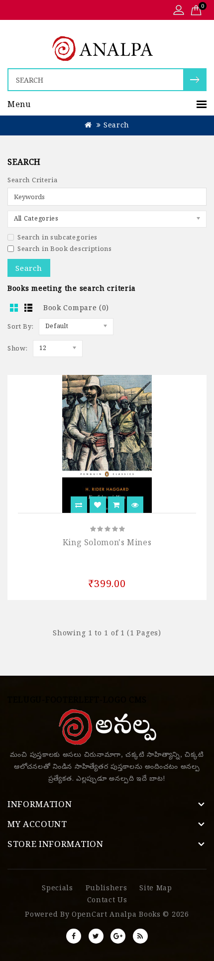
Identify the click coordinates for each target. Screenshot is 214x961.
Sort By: (20, 326)
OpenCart (89, 914)
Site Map (155, 887)
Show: (17, 348)
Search (116, 124)
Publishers (106, 887)
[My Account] (178, 10)
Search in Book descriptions (64, 248)
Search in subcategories (57, 237)
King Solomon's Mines (107, 542)
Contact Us (107, 899)
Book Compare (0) (76, 307)
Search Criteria (32, 179)
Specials (57, 887)
